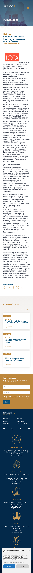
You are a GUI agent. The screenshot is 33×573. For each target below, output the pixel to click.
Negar (22, 566)
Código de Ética (22, 424)
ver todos (24, 309)
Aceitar (9, 566)
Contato (6, 424)
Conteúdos (20, 421)
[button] (29, 551)
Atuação (19, 419)
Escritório (6, 419)
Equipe (5, 421)
